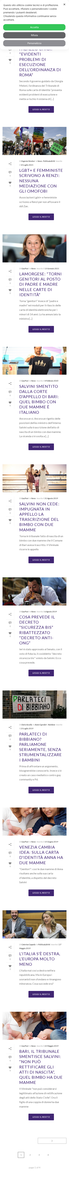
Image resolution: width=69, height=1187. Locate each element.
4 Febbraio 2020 (51, 380)
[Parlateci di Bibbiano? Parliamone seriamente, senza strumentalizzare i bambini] (34, 704)
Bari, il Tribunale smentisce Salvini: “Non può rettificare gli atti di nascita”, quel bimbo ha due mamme (41, 1067)
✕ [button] (64, 4)
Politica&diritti (49, 161)
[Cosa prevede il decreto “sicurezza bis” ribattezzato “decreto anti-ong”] (34, 591)
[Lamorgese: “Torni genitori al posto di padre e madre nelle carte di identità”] (34, 248)
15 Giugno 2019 (51, 841)
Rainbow (51, 724)
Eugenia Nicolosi (28, 161)
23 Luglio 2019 (27, 728)
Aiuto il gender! (41, 724)
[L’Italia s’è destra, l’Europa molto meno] (34, 924)
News (40, 161)
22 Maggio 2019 (51, 1046)
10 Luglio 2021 (27, 165)
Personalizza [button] (34, 43)
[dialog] (34, 25)
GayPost (24, 268)
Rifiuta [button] (34, 35)
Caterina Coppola (28, 944)
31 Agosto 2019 (51, 498)
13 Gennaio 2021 (52, 268)
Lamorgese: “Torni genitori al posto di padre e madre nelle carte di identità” (40, 284)
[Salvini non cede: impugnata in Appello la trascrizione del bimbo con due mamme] (34, 478)
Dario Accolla (26, 724)
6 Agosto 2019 (51, 611)
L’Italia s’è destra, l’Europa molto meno (39, 958)
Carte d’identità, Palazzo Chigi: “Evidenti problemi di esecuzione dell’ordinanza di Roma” (40, 59)
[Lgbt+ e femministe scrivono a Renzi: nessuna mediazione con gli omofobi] (34, 141)
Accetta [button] (34, 27)
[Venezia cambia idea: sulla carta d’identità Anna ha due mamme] (34, 822)
